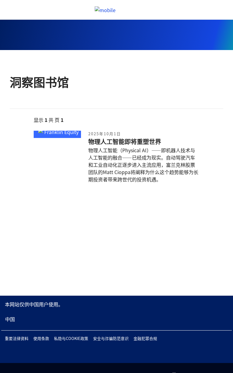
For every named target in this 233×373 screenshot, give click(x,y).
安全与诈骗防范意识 (111, 338)
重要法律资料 (17, 338)
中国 (10, 319)
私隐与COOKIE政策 (71, 338)
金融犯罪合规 (145, 338)
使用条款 (41, 338)
